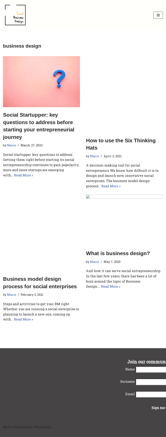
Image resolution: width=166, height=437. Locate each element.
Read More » (23, 175)
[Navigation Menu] (158, 15)
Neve (7, 427)
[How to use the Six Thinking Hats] (124, 94)
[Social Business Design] (15, 15)
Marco (11, 145)
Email (130, 394)
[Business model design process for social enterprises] (41, 233)
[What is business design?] (124, 220)
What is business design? (118, 253)
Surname (127, 381)
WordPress (42, 427)
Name (130, 369)
